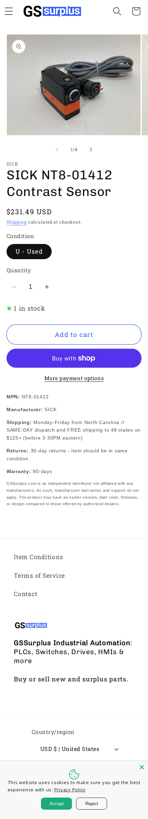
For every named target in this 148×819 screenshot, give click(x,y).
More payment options (74, 378)
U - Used (29, 251)
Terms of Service (39, 576)
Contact (25, 594)
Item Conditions (38, 557)
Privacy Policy (70, 790)
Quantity (19, 270)
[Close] (141, 767)
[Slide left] (57, 149)
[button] (117, 11)
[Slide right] (91, 149)
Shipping (17, 222)
